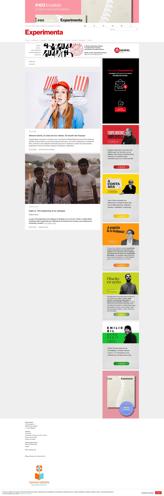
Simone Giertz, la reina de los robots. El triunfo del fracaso (57, 135)
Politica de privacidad (31, 437)
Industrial (43, 40)
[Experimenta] (44, 32)
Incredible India (50, 223)
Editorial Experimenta (31, 444)
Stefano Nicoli (33, 207)
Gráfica (27, 40)
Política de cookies (30, 439)
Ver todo (74, 40)
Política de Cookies (26, 493)
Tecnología (32, 131)
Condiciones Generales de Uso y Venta (36, 435)
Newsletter (82, 40)
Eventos (67, 40)
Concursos (60, 40)
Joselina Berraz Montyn (47, 149)
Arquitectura (35, 40)
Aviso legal (28, 433)
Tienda (89, 40)
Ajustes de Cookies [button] (148, 493)
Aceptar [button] (158, 492)
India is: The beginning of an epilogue (47, 211)
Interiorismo (51, 40)
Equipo (27, 446)
